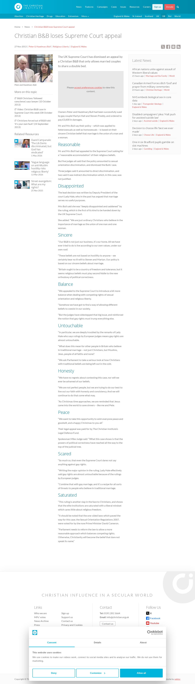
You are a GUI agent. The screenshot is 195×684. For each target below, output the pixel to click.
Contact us (67, 620)
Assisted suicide (151, 121)
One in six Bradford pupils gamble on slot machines (153, 143)
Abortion (18, 16)
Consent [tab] (51, 642)
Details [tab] (97, 642)
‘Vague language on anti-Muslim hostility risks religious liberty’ (40, 166)
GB (163, 16)
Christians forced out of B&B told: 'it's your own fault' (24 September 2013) (32, 123)
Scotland (149, 16)
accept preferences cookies (88, 87)
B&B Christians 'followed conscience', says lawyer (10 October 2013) (32, 101)
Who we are (40, 613)
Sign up (157, 7)
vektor (177, 679)
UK (157, 16)
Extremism (73, 16)
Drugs (50, 16)
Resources (134, 7)
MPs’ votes (40, 617)
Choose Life (149, 135)
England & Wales (121, 16)
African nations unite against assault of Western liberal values (153, 70)
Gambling (148, 149)
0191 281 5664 (112, 613)
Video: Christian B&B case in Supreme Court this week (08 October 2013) (33, 112)
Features (89, 7)
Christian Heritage (35, 16)
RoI (169, 16)
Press (37, 624)
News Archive (41, 620)
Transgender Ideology (152, 104)
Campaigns (102, 7)
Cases (114, 7)
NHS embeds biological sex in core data (151, 98)
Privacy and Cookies (72, 624)
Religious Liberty (61, 46)
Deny (54, 673)
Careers (147, 7)
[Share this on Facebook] (168, 46)
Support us (67, 617)
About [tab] (143, 642)
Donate (169, 7)
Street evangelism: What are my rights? (41, 184)
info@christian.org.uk (118, 617)
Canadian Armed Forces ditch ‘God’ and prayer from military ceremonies (154, 84)
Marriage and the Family (156, 76)
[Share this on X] (163, 46)
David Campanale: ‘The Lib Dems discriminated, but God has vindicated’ (41, 146)
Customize (95, 673)
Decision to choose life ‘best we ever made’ (152, 129)
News (79, 7)
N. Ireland (137, 16)
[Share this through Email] (173, 46)
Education (60, 16)
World (177, 16)
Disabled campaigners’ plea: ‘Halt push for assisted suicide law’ (154, 116)
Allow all (141, 673)
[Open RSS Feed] (179, 46)
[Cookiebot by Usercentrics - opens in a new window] (149, 632)
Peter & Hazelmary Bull (40, 46)
